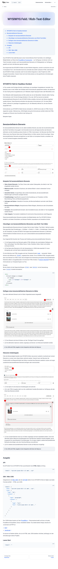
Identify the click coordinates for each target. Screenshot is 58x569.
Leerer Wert (11, 52)
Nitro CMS (15, 480)
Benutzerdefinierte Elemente (15, 33)
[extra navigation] (54, 2)
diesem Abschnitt (44, 259)
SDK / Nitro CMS (12, 50)
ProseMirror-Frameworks (25, 60)
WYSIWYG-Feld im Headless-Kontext (17, 31)
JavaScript (7, 530)
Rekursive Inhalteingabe (15, 43)
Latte (38, 253)
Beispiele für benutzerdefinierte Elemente (19, 35)
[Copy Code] (52, 274)
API (9, 48)
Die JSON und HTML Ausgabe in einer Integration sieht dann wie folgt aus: (23, 347)
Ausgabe (9, 45)
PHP (6, 528)
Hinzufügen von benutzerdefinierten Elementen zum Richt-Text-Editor (27, 38)
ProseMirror (24, 520)
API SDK (25, 480)
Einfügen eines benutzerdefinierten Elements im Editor (23, 40)
